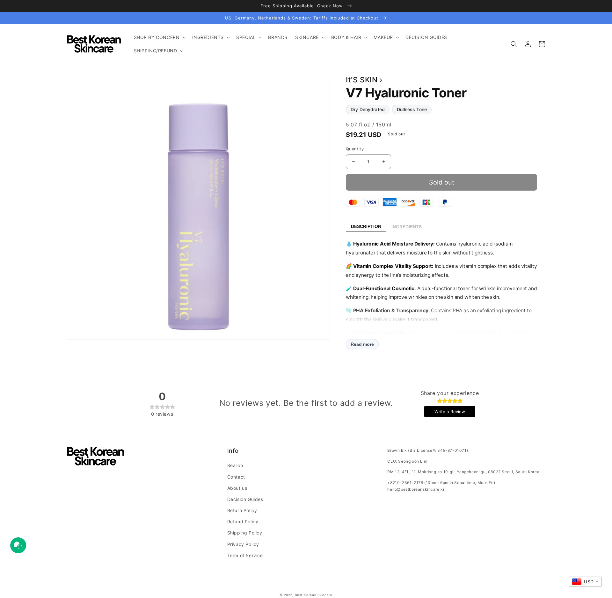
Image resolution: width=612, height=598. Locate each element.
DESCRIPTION (366, 226)
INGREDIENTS (406, 226)
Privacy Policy (243, 544)
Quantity (355, 148)
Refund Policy (243, 521)
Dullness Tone (412, 109)
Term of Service (245, 555)
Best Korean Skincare (313, 595)
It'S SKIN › (364, 79)
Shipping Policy (244, 532)
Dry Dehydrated (368, 109)
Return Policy (242, 510)
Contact (236, 477)
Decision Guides (245, 499)
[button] (159, 37)
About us (237, 488)
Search (235, 465)
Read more (362, 344)
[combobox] (585, 582)
